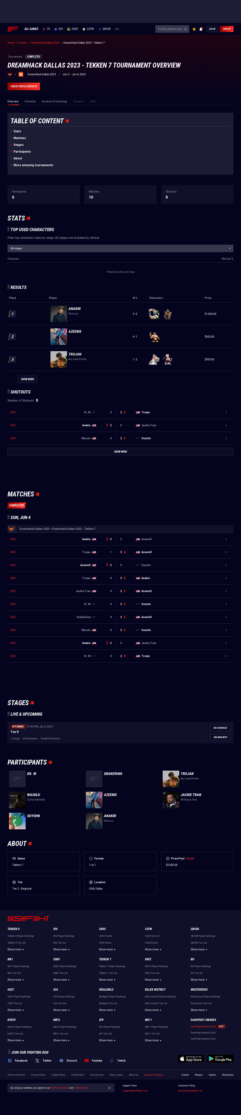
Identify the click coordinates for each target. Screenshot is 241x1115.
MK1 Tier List (14, 973)
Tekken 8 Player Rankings (21, 936)
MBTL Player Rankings (64, 1027)
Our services (97, 1075)
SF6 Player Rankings (63, 936)
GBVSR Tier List (199, 942)
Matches (20, 138)
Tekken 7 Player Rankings (112, 966)
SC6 (55, 989)
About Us (133, 1075)
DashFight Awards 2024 (203, 1026)
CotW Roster (151, 942)
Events (185, 1075)
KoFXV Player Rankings (20, 1027)
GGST (11, 989)
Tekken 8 (14, 929)
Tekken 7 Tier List (108, 973)
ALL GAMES (31, 28)
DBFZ (148, 959)
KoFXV (12, 1020)
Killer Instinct (155, 989)
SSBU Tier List (60, 973)
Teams (212, 1075)
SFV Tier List (105, 1033)
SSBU (56, 959)
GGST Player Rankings (19, 996)
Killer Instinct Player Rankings (160, 996)
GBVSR (106, 28)
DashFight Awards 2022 (203, 1038)
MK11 (148, 1020)
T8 (48, 28)
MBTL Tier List (60, 1033)
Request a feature (153, 1075)
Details (190, 858)
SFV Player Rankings (109, 1027)
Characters (227, 1075)
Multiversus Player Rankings (205, 996)
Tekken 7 (105, 959)
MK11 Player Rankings (156, 1027)
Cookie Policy (58, 1075)
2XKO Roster (105, 936)
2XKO (75, 28)
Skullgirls (106, 989)
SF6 (61, 28)
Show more (14, 949)
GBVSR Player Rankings (203, 936)
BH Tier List (197, 973)
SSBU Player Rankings (64, 966)
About (18, 158)
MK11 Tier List (152, 1033)
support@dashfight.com (135, 1090)
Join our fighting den (29, 1052)
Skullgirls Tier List (108, 1003)
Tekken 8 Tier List (17, 942)
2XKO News (105, 942)
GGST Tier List (15, 1003)
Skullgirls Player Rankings (112, 996)
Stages (19, 145)
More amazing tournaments (33, 165)
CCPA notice (77, 1075)
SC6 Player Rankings (64, 996)
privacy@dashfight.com (190, 1090)
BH (192, 959)
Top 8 (14, 732)
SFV (101, 1020)
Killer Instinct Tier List (156, 1003)
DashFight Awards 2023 (203, 1032)
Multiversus (199, 989)
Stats (17, 131)
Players (199, 1075)
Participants (22, 151)
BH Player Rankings (201, 966)
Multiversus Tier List (201, 1003)
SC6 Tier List (59, 1003)
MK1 (10, 959)
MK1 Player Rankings (18, 966)
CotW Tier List (152, 936)
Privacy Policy (38, 1075)
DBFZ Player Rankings (156, 966)
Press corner (116, 1075)
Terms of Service (16, 1075)
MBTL (56, 1020)
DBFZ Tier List (152, 973)
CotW (90, 28)
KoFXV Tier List (15, 1033)
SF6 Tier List (59, 942)
